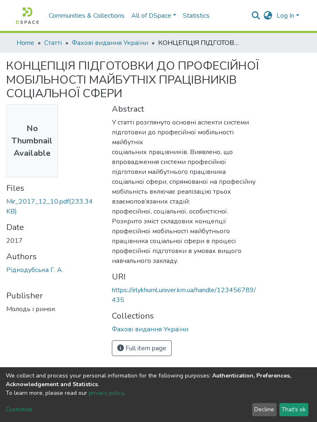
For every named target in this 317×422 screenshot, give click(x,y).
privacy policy (106, 393)
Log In (285, 15)
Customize (19, 409)
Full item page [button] (145, 348)
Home (25, 42)
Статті (53, 42)
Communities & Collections (87, 15)
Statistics (196, 15)
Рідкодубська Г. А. (34, 269)
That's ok (294, 409)
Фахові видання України (110, 42)
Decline (264, 409)
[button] (268, 16)
